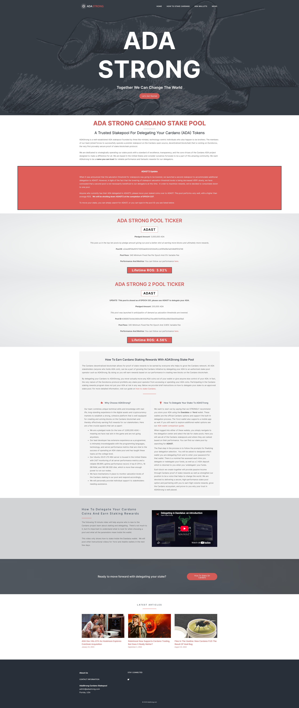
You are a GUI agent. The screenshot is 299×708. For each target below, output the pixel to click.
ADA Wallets (200, 6)
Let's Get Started (149, 96)
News (214, 6)
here (176, 261)
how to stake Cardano (146, 388)
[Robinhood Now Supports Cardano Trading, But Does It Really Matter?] (149, 636)
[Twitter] (128, 679)
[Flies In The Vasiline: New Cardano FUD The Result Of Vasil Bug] (196, 636)
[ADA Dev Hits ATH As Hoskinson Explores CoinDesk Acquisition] (103, 636)
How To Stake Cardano (178, 6)
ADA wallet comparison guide (171, 426)
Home (159, 6)
